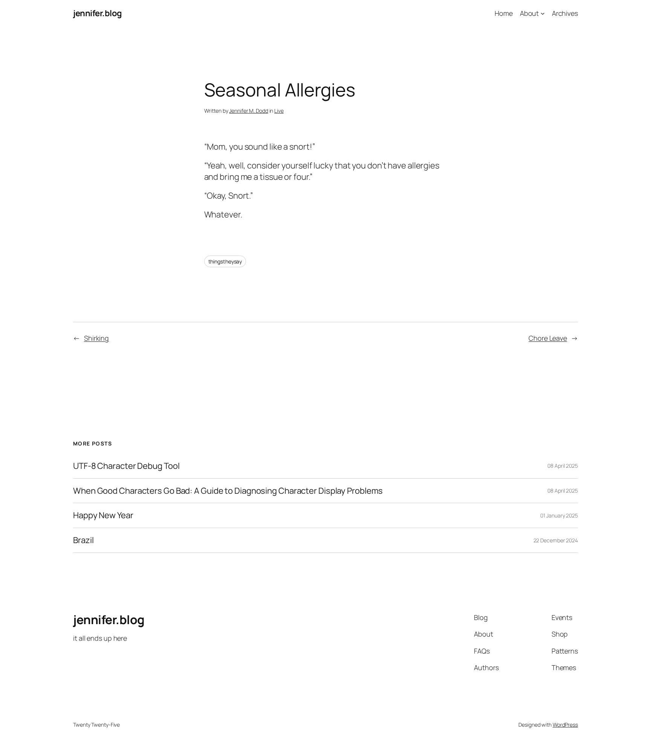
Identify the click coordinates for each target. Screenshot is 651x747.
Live (279, 110)
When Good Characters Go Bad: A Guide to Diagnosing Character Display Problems (228, 491)
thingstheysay (225, 261)
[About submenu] (543, 13)
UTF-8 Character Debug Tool (126, 466)
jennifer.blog (97, 13)
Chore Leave (548, 338)
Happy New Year (103, 515)
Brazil (83, 540)
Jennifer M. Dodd (248, 110)
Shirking (96, 338)
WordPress (565, 724)
